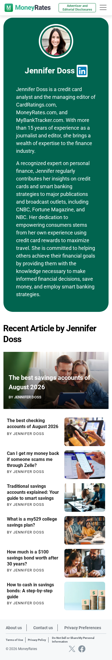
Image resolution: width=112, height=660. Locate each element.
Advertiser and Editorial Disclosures (77, 7)
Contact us (43, 627)
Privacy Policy (37, 639)
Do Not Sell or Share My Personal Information (73, 639)
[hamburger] (103, 7)
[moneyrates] (28, 8)
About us (14, 627)
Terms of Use (14, 639)
